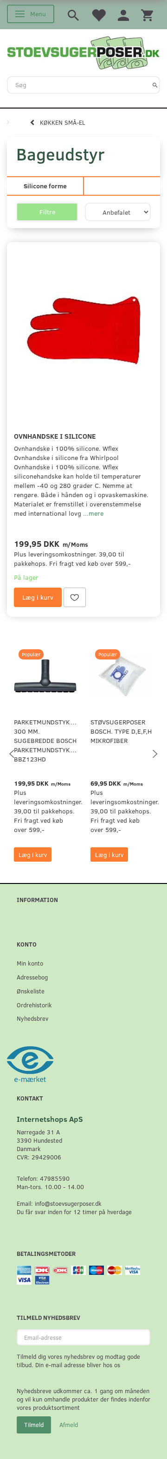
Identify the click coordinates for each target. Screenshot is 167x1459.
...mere (93, 513)
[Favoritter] (98, 14)
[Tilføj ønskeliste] (75, 597)
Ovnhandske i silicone (55, 436)
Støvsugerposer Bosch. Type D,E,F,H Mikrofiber (121, 731)
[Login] (123, 14)
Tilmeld (34, 1425)
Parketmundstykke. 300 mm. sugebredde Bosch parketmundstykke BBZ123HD (45, 740)
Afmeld (68, 1425)
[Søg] (155, 85)
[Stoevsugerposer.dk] (83, 51)
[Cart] (147, 14)
